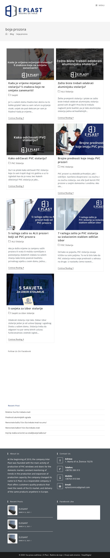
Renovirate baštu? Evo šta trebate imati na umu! (25, 422)
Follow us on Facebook (19, 351)
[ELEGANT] (12, 510)
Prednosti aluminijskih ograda (18, 417)
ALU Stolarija (67, 91)
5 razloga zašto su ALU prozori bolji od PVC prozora (28, 234)
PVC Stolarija (18, 163)
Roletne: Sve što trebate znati (17, 412)
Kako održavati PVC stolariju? (27, 158)
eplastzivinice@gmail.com (77, 487)
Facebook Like (67, 501)
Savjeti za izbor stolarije (23, 313)
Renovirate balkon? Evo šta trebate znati (22, 427)
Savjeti (15, 95)
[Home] (6, 34)
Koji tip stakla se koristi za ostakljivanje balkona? (25, 433)
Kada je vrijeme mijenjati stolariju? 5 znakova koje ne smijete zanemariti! (26, 86)
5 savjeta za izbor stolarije (25, 308)
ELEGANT (23, 509)
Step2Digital (86, 555)
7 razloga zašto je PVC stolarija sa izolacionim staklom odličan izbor (78, 236)
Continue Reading (16, 118)
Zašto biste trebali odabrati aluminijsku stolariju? (76, 84)
